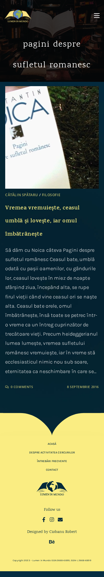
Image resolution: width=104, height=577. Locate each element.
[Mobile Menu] (97, 15)
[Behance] (52, 541)
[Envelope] (60, 519)
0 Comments (22, 387)
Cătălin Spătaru (21, 194)
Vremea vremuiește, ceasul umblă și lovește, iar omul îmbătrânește (42, 221)
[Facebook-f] (43, 519)
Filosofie (51, 194)
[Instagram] (52, 519)
